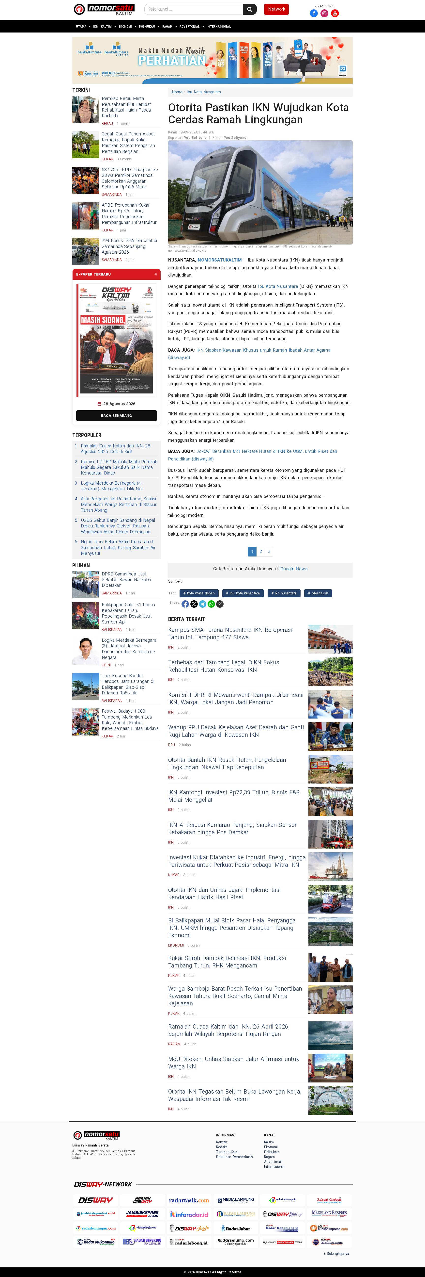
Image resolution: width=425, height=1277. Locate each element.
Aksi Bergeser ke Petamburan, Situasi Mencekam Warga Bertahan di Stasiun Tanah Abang (116, 504)
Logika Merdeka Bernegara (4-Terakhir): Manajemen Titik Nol (108, 486)
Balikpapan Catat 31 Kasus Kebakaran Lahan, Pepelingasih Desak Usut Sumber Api (128, 613)
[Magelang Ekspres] (329, 1214)
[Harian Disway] (142, 1200)
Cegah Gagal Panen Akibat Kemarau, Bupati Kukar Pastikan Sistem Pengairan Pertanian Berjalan (128, 143)
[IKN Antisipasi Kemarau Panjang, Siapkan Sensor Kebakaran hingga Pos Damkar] (330, 834)
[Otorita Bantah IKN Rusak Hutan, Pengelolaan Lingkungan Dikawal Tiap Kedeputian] (330, 769)
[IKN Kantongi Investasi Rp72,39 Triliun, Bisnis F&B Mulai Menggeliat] (330, 801)
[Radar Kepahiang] (282, 1228)
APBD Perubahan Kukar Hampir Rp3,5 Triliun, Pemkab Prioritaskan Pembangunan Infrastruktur (129, 214)
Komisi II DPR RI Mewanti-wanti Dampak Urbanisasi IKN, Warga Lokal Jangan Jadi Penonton (236, 699)
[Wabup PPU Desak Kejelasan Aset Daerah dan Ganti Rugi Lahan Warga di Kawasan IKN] (330, 736)
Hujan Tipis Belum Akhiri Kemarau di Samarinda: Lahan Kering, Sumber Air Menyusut (115, 547)
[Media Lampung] (235, 1200)
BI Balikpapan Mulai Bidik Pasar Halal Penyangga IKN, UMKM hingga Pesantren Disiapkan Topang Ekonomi (232, 928)
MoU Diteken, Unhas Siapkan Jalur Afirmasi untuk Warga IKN (233, 1063)
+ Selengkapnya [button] (336, 1253)
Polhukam (147, 26)
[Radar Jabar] (235, 1228)
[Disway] (95, 1200)
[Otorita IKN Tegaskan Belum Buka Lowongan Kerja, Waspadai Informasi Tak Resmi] (330, 1100)
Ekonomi (125, 26)
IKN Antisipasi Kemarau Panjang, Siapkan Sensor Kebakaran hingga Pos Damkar (232, 829)
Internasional (219, 26)
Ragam (167, 26)
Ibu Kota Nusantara (204, 92)
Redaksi (222, 1147)
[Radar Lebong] (189, 1242)
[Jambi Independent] (95, 1214)
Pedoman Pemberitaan (234, 1157)
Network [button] (276, 9)
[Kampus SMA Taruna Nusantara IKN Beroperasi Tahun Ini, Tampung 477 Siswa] (330, 639)
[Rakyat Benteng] (282, 1242)
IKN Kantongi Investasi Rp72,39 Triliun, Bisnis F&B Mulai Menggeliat (234, 796)
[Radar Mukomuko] (95, 1242)
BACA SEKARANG (116, 415)
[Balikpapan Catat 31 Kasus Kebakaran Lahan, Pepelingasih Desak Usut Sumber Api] (85, 615)
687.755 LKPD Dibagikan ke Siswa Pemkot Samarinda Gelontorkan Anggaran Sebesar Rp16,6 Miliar (130, 178)
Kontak (221, 1142)
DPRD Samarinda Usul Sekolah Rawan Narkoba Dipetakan (126, 580)
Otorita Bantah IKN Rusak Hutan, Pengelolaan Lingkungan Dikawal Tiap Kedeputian (227, 764)
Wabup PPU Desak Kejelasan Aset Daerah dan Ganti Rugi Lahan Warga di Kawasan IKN (236, 731)
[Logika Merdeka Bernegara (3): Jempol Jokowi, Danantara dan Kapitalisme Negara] (85, 651)
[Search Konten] (250, 9)
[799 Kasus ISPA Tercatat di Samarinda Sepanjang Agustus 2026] (85, 251)
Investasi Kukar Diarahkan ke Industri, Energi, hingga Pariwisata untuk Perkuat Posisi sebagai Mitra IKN (237, 861)
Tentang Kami (227, 1152)
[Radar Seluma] (235, 1242)
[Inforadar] (189, 1214)
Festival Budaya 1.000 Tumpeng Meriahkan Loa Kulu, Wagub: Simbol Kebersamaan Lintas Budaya (130, 720)
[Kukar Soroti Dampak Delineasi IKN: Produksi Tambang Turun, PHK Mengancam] (330, 967)
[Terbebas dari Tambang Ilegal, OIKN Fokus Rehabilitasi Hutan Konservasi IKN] (330, 671)
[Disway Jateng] (282, 1214)
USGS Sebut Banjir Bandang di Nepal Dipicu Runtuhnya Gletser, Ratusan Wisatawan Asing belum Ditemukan (115, 526)
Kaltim (106, 26)
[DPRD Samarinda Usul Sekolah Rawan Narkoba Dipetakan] (85, 584)
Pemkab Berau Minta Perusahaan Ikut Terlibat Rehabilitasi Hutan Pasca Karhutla (126, 107)
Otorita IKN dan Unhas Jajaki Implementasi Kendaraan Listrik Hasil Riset (224, 894)
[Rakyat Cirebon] (329, 1200)
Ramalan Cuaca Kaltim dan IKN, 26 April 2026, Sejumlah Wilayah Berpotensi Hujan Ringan (229, 1030)
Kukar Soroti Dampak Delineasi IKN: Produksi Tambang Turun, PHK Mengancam (227, 962)
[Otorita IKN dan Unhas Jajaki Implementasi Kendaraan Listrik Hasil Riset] (330, 899)
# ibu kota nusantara (243, 593)
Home (177, 92)
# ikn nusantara (284, 593)
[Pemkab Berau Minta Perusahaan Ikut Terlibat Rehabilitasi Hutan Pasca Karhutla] (85, 109)
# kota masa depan (199, 593)
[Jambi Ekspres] (142, 1214)
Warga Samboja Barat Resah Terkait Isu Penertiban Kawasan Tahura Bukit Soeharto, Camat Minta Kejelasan (235, 996)
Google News (294, 569)
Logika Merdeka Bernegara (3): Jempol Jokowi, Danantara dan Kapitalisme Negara (129, 649)
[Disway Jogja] (189, 1228)
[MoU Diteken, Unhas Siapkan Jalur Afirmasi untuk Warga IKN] (330, 1068)
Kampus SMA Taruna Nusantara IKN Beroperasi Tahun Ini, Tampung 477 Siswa (230, 634)
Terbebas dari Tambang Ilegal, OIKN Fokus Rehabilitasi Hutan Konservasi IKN (223, 666)
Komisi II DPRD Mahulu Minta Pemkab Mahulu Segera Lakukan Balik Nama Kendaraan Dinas (116, 467)
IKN (95, 26)
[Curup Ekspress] (329, 1228)
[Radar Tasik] (189, 1200)
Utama (81, 26)
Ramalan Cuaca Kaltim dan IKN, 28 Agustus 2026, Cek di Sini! (112, 449)
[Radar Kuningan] (95, 1228)
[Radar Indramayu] (282, 1200)
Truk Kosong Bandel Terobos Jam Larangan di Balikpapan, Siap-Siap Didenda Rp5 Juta (128, 684)
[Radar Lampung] (235, 1214)
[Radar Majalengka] (142, 1228)
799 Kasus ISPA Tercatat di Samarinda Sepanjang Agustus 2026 (129, 246)
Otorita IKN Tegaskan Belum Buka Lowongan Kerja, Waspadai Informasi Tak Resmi (234, 1095)
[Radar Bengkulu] (142, 1242)
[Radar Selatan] (329, 1242)
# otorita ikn (318, 593)
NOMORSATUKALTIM (220, 260)
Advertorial (190, 26)
